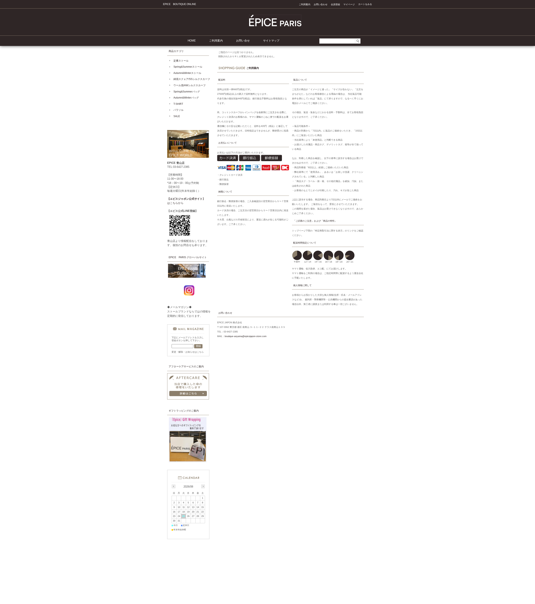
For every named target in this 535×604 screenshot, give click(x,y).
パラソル (178, 110)
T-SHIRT (178, 103)
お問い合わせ (320, 4)
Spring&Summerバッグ (186, 91)
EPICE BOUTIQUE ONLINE (179, 4)
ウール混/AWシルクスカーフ (189, 85)
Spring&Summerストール (187, 66)
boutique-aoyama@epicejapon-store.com (245, 336)
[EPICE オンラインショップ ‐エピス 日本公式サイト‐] (275, 25)
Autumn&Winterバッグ (186, 97)
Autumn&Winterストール (187, 73)
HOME (192, 40)
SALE (176, 116)
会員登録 (335, 4)
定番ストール (181, 60)
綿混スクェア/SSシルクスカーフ (191, 79)
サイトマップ (271, 40)
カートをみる (365, 4)
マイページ (349, 4)
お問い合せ (243, 40)
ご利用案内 (304, 4)
